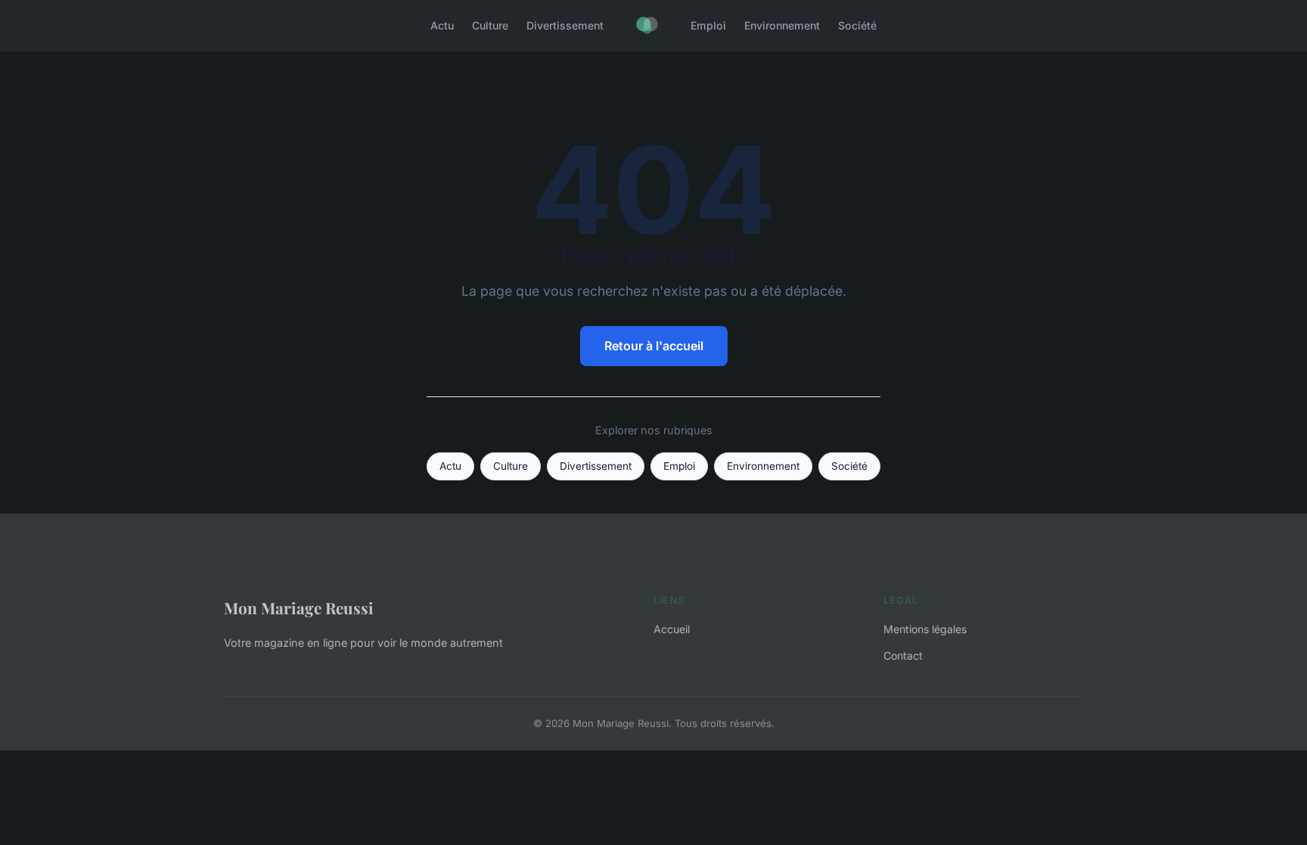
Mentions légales (925, 629)
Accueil (672, 629)
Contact (903, 655)
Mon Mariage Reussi (299, 607)
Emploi (708, 25)
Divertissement (565, 25)
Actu (442, 25)
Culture (490, 25)
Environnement (782, 25)
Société (857, 25)
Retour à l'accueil (653, 345)
